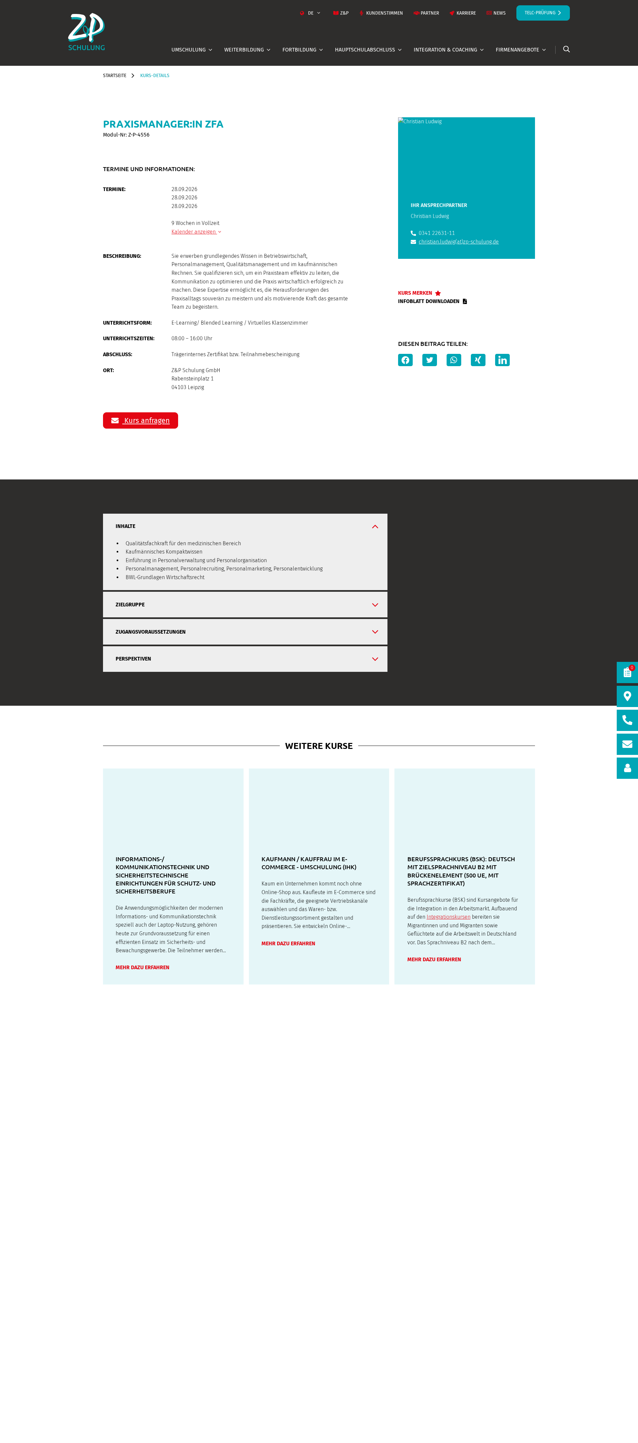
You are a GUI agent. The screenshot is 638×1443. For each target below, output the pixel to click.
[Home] (86, 31)
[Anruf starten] (627, 720)
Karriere (466, 13)
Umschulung (188, 50)
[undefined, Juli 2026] (173, 248)
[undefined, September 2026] (348, 248)
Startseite (114, 75)
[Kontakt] (627, 744)
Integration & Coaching (445, 50)
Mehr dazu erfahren (142, 967)
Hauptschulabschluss (365, 50)
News (499, 13)
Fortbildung (299, 50)
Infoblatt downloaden (429, 301)
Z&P (344, 13)
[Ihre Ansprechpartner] (627, 768)
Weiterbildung (244, 50)
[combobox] (230, 248)
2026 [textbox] (290, 248)
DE (311, 13)
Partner (430, 13)
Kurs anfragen (146, 420)
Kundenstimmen (384, 13)
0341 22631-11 (437, 233)
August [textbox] (226, 248)
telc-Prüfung (540, 13)
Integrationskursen (449, 917)
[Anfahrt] (627, 696)
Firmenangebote (517, 50)
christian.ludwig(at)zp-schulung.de (459, 242)
